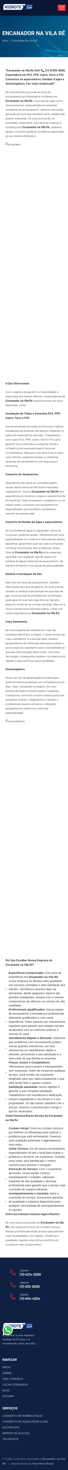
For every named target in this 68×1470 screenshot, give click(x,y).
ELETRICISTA (10, 1427)
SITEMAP (8, 1396)
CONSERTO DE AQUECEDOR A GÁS (25, 1421)
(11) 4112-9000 (30, 1286)
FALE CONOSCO (12, 1378)
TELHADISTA (10, 1439)
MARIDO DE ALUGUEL (16, 1433)
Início (5, 40)
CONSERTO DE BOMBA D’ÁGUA (22, 1415)
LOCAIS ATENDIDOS (15, 1384)
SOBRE (7, 1373)
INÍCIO (6, 1367)
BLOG (6, 1390)
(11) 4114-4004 (30, 1298)
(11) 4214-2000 (30, 1274)
